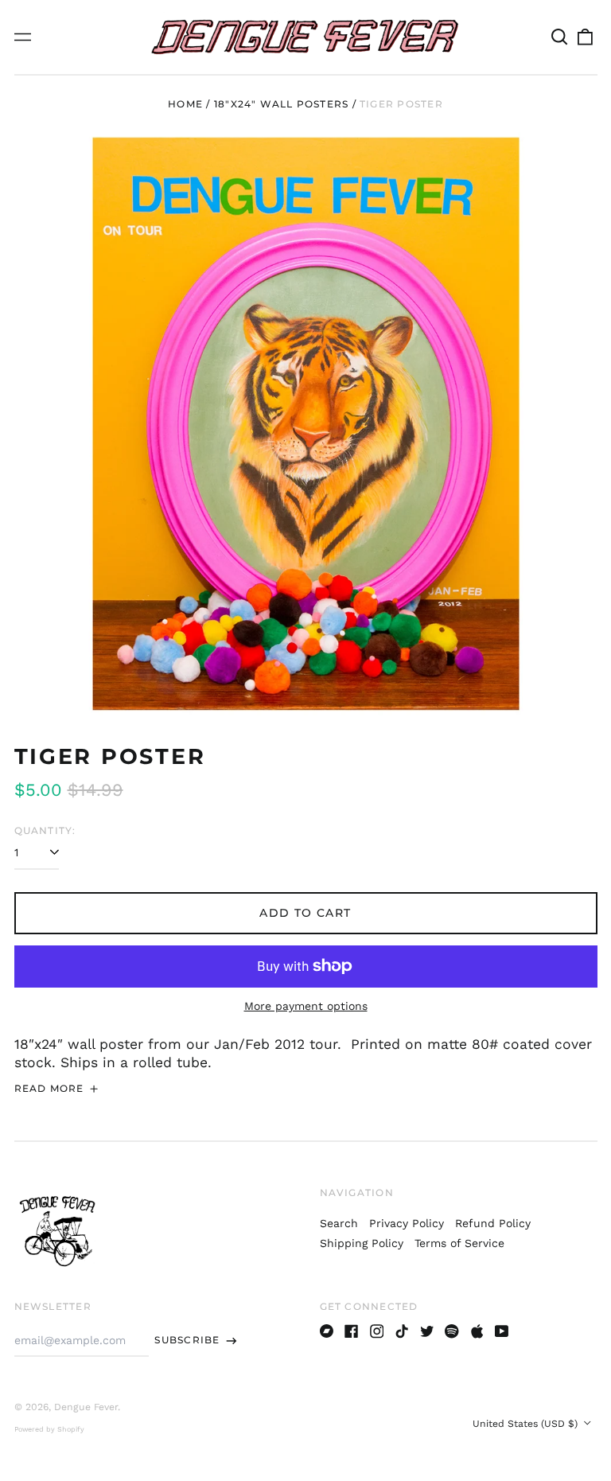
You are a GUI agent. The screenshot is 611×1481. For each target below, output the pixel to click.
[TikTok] (402, 1331)
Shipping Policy (361, 1243)
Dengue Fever (86, 1407)
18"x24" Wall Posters (281, 104)
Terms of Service (459, 1243)
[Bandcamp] (327, 1331)
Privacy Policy (406, 1223)
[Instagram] (377, 1331)
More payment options (306, 1006)
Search (339, 1223)
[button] (560, 37)
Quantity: (45, 830)
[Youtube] (502, 1331)
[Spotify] (452, 1331)
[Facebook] (351, 1331)
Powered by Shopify (49, 1429)
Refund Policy (493, 1223)
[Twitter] (427, 1331)
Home (185, 104)
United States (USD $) (527, 1423)
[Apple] (477, 1331)
